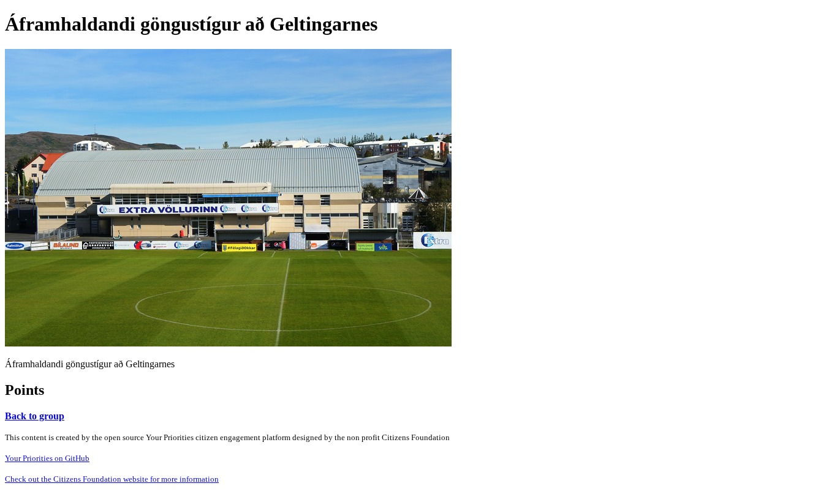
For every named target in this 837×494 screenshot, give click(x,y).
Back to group (34, 416)
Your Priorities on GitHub (47, 458)
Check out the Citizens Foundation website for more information (112, 479)
